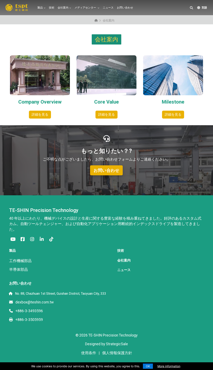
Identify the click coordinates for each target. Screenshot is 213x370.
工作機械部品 (20, 261)
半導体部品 (18, 269)
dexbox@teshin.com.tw (34, 302)
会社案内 (63, 7)
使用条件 (88, 353)
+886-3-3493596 (29, 311)
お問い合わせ (125, 7)
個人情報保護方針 (117, 353)
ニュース (108, 7)
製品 (40, 7)
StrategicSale (117, 344)
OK (148, 366)
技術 (51, 7)
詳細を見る (40, 114)
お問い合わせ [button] (106, 170)
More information (168, 366)
